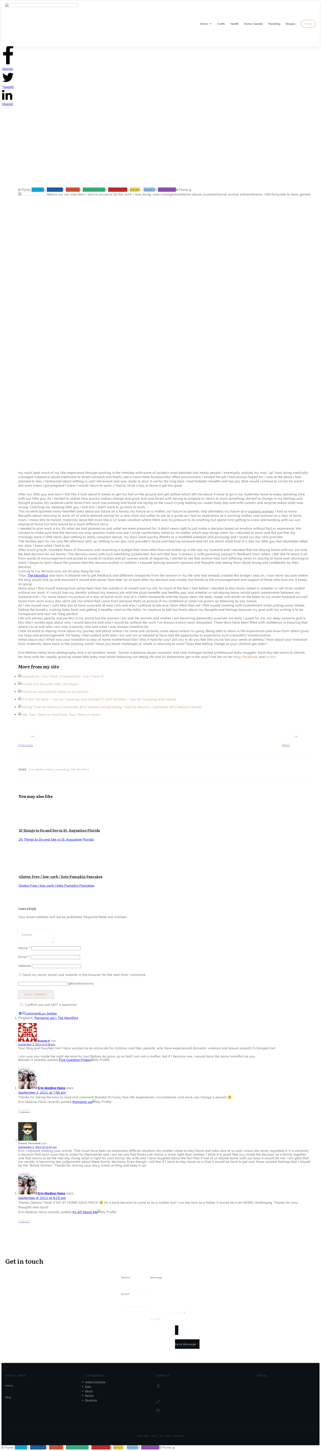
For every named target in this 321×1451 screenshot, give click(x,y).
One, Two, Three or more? (81, 714)
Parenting (149, 158)
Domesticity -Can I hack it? (83, 676)
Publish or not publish (71, 692)
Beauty (89, 1395)
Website (24, 966)
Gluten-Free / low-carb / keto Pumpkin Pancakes (60, 876)
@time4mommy (81, 983)
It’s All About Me (85, 1212)
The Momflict (37, 575)
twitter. (271, 657)
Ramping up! (82, 1102)
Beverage (91, 1400)
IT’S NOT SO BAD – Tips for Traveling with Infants (137, 699)
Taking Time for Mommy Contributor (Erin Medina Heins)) (156, 707)
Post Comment (36, 994)
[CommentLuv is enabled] (39, 1013)
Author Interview (95, 1382)
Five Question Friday (75, 1060)
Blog (8, 1397)
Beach (89, 1391)
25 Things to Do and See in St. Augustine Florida (59, 830)
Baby (88, 1386)
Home (9, 1385)
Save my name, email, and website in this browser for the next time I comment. (84, 975)
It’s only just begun (64, 684)
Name (24, 948)
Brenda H (44, 1040)
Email (24, 957)
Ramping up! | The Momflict (56, 1018)
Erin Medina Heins (51, 1088)
